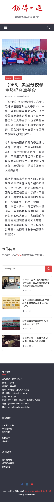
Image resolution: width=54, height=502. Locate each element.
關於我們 (6, 466)
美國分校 (9, 78)
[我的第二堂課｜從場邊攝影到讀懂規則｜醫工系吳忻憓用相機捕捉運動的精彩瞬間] (11, 285)
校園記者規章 (8, 463)
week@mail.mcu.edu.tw (19, 407)
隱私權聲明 (7, 459)
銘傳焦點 (18, 78)
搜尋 (48, 268)
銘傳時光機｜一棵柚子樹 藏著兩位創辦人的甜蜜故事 (35, 340)
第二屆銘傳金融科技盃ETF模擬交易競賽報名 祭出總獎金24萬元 (35, 303)
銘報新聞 (6, 441)
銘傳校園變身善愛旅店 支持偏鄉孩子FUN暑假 (35, 322)
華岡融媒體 (7, 428)
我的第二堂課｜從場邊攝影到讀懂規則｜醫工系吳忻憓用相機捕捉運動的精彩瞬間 (35, 282)
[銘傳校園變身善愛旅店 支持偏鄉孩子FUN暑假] (11, 325)
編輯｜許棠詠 (24, 96)
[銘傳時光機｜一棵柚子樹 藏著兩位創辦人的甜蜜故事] (11, 343)
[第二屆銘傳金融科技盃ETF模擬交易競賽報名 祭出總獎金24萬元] (11, 306)
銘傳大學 (6, 437)
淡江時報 (6, 432)
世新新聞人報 (8, 425)
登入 (19, 255)
